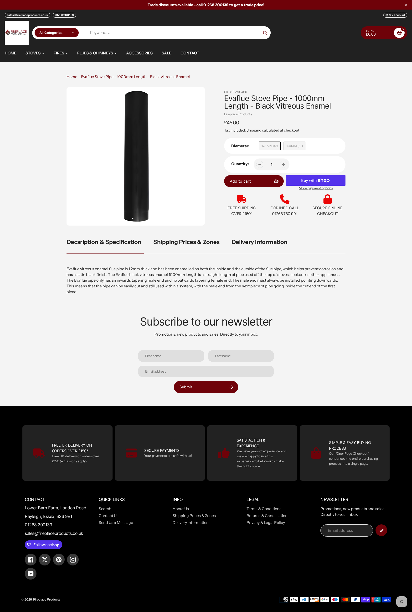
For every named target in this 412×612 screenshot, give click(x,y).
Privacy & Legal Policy (266, 522)
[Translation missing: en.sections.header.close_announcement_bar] (406, 4)
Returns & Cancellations (268, 515)
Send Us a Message (116, 522)
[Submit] (381, 530)
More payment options (316, 188)
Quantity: (240, 163)
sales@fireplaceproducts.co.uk (27, 15)
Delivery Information (260, 241)
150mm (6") (294, 146)
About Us (181, 508)
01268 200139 (38, 524)
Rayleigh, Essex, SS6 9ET (49, 516)
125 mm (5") (270, 146)
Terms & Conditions (264, 508)
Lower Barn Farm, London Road (55, 507)
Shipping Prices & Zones (186, 241)
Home (72, 76)
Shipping (254, 130)
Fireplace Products (238, 114)
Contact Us (108, 515)
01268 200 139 (64, 15)
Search (105, 508)
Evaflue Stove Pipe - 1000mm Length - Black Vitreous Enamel (135, 76)
